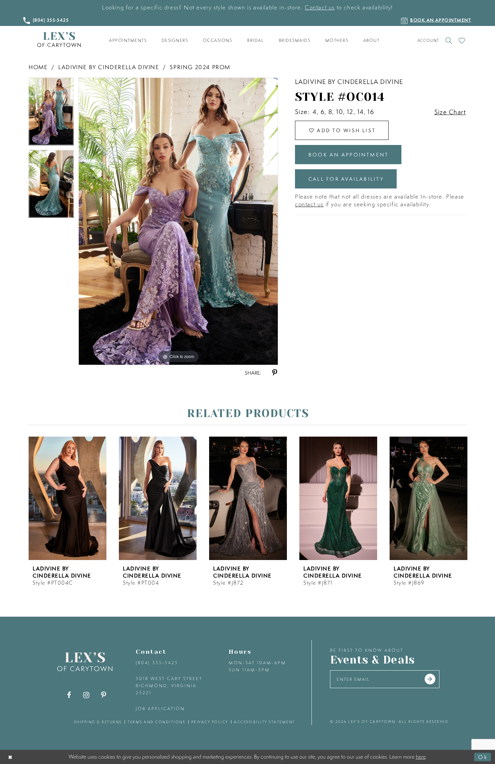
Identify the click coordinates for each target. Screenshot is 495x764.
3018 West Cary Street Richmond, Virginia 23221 (169, 686)
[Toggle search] (448, 40)
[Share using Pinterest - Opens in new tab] (274, 372)
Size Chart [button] (450, 112)
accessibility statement (264, 721)
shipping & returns (98, 721)
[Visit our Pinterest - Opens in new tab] (103, 695)
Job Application (160, 708)
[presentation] (67, 498)
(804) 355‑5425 (157, 663)
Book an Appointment (348, 154)
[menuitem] (128, 40)
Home (38, 67)
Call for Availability (346, 178)
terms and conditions (156, 721)
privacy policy (209, 721)
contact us (309, 204)
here (421, 756)
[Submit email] (430, 679)
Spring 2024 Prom (200, 67)
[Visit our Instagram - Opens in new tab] (86, 695)
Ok (483, 756)
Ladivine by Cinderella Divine (108, 67)
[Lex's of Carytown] (59, 39)
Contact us (320, 7)
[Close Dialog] (10, 757)
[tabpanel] (51, 114)
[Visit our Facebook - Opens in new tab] (69, 695)
